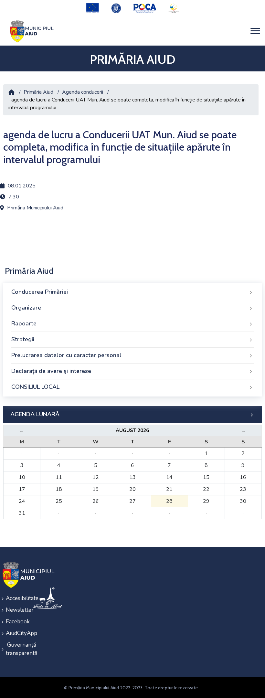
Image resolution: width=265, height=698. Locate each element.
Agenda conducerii (82, 92)
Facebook (15, 621)
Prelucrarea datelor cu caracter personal (66, 355)
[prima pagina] (31, 31)
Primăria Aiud (38, 92)
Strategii (22, 339)
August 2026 (132, 430)
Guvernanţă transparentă (15, 649)
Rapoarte (24, 323)
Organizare (26, 308)
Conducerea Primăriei (39, 292)
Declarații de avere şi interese (51, 371)
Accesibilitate (15, 598)
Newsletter (15, 610)
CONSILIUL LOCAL (35, 387)
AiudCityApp (15, 633)
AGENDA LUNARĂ (34, 414)
